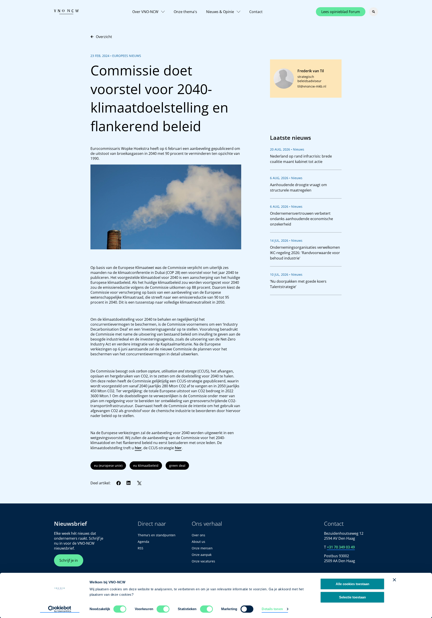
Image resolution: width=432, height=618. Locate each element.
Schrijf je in (68, 560)
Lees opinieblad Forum (340, 11)
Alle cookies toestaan (352, 584)
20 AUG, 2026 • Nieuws (287, 149)
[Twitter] (139, 483)
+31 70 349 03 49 (341, 547)
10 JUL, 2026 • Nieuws (286, 274)
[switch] (163, 609)
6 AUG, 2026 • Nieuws (286, 178)
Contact (256, 11)
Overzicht (104, 36)
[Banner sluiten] (394, 579)
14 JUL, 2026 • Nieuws (286, 240)
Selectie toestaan (352, 597)
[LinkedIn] (128, 483)
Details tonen (272, 609)
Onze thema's (185, 11)
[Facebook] (118, 483)
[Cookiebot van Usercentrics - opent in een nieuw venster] (59, 609)
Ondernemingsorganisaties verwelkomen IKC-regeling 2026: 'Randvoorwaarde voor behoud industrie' (305, 253)
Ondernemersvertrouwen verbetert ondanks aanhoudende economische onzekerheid (301, 219)
